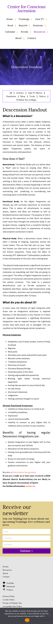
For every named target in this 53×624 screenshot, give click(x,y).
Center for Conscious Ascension (27, 8)
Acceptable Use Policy (12, 606)
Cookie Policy (9, 600)
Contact (6, 577)
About (5, 573)
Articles (20, 93)
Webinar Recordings (26, 100)
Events (5, 566)
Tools (32, 96)
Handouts (11, 96)
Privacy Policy (9, 596)
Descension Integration (24, 472)
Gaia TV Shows (35, 93)
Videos (42, 96)
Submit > (26, 551)
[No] (49, 616)
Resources (7, 570)
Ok (27, 620)
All (11, 93)
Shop (22, 96)
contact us (30, 486)
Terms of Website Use (12, 603)
